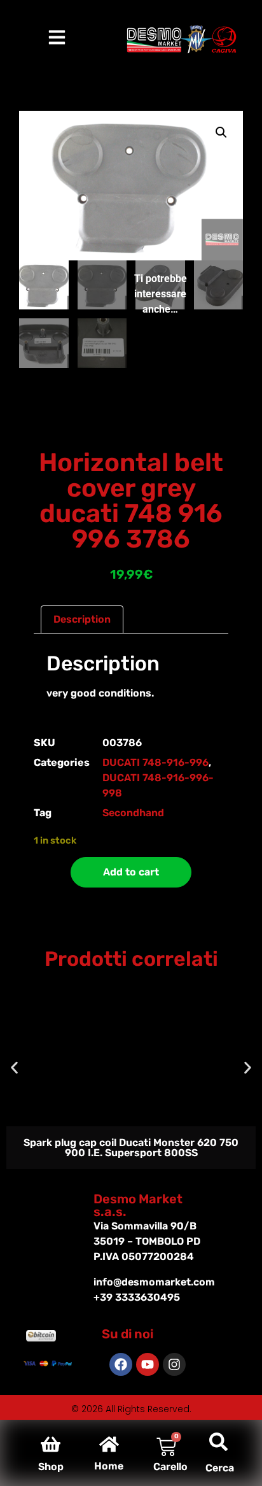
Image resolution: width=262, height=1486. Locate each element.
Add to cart (131, 872)
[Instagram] (174, 1364)
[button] (221, 132)
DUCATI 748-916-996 (155, 762)
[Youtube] (147, 1364)
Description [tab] (82, 619)
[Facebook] (120, 1364)
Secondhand (133, 813)
